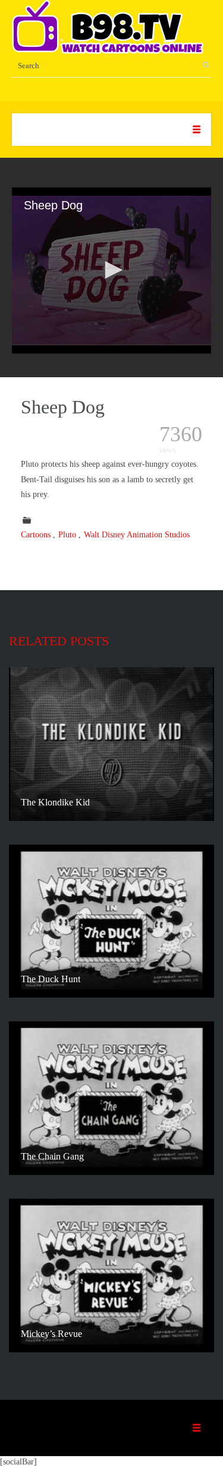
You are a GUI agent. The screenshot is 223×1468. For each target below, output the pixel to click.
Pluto (67, 534)
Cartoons (36, 534)
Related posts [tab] (59, 640)
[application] (111, 270)
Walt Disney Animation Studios (137, 534)
